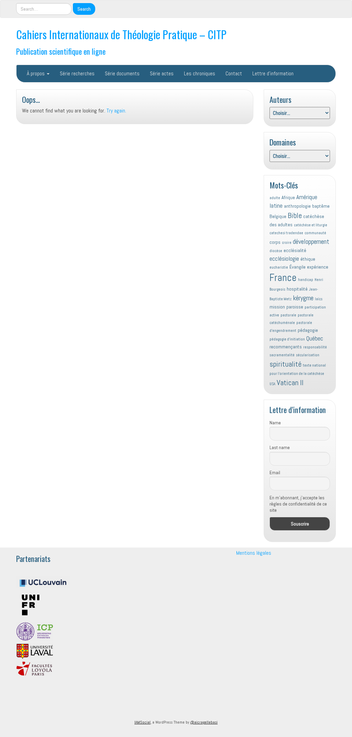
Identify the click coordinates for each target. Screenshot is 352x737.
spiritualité (285, 364)
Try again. (116, 110)
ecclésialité (295, 250)
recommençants (286, 347)
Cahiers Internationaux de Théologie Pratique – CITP (121, 34)
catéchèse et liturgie (310, 225)
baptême (321, 206)
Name (275, 423)
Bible (295, 215)
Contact (234, 73)
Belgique (278, 216)
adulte (275, 198)
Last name (280, 447)
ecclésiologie (284, 258)
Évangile (297, 267)
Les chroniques (199, 73)
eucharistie (279, 267)
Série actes (162, 73)
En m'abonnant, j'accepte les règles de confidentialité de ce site (298, 504)
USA (272, 384)
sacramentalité (282, 355)
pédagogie (308, 330)
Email (275, 472)
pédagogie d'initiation (287, 339)
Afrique (288, 197)
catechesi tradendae (286, 233)
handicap (305, 280)
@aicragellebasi (204, 722)
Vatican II (290, 383)
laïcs (318, 299)
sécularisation (307, 355)
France (283, 277)
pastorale (288, 315)
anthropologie (297, 206)
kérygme (303, 297)
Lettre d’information (273, 73)
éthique (307, 259)
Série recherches (77, 73)
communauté (315, 233)
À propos (36, 73)
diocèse (276, 251)
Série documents (122, 73)
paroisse (294, 307)
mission (277, 307)
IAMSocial (142, 722)
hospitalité (297, 289)
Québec (314, 338)
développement (311, 241)
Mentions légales (253, 552)
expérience (317, 267)
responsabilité (315, 347)
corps (275, 242)
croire (287, 242)
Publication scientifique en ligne (61, 51)
